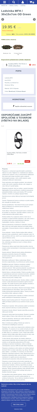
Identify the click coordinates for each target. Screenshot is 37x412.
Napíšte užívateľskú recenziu (23, 106)
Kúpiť (27, 161)
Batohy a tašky (14, 5)
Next (34, 19)
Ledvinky (22, 5)
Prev (2, 19)
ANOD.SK (4, 5)
